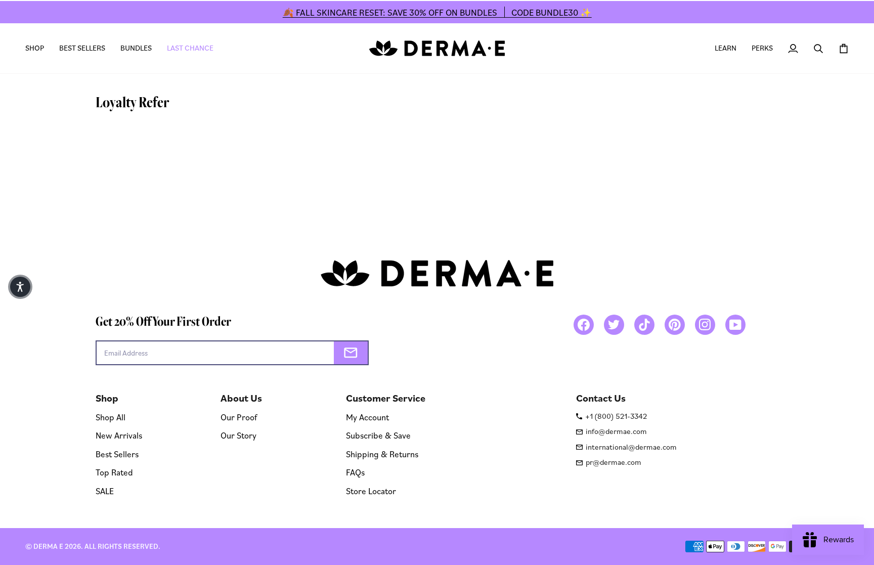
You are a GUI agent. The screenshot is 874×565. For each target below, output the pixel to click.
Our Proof (239, 417)
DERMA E (48, 546)
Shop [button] (107, 398)
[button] (38, 48)
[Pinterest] (675, 325)
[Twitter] (614, 325)
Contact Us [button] (601, 398)
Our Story (238, 435)
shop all (110, 417)
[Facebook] (584, 325)
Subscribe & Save (378, 435)
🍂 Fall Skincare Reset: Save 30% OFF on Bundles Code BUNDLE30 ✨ (437, 12)
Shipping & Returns (382, 454)
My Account (367, 417)
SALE (105, 491)
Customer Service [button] (385, 398)
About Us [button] (241, 398)
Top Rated (114, 472)
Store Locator (371, 491)
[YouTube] (735, 325)
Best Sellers (117, 454)
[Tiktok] (644, 325)
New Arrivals (119, 435)
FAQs (355, 472)
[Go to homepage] (437, 48)
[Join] (351, 352)
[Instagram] (705, 325)
